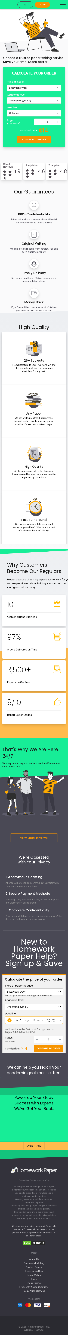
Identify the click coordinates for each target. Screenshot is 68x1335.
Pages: (9, 1037)
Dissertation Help (34, 1271)
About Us (34, 1259)
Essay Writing (34, 1275)
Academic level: (15, 1000)
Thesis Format (34, 1283)
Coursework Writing (34, 1263)
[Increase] (58, 122)
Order (42, 4)
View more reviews (34, 838)
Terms (34, 1279)
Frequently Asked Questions (34, 1287)
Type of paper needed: (19, 986)
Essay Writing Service (34, 1291)
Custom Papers (34, 1267)
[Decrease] (37, 122)
